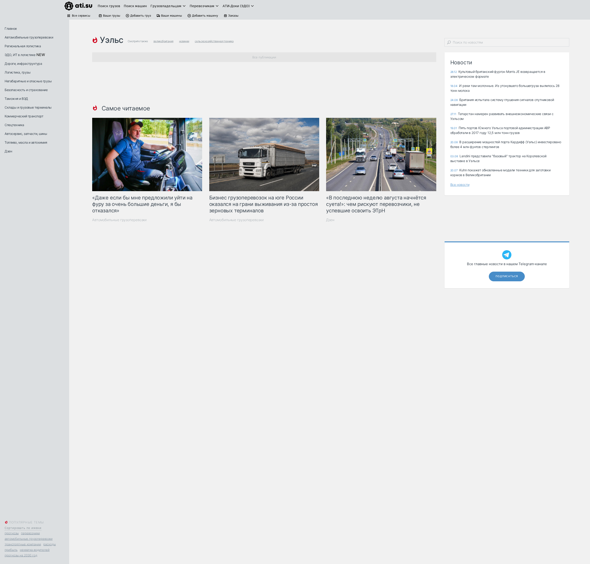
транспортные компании (23, 544)
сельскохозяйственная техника (214, 41)
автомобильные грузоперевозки (29, 538)
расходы (49, 544)
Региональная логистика (23, 46)
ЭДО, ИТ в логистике (20, 55)
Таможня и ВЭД (16, 99)
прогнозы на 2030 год (21, 555)
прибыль (11, 550)
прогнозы (12, 533)
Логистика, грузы (17, 72)
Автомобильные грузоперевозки (29, 37)
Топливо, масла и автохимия (26, 142)
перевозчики (30, 533)
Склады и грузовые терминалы (28, 107)
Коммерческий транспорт (24, 116)
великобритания (163, 41)
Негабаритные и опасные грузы (28, 81)
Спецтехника (14, 125)
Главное (11, 28)
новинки (184, 41)
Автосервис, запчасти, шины (26, 134)
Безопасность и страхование (26, 90)
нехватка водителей (35, 550)
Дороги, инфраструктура (23, 63)
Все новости (459, 185)
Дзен (8, 151)
